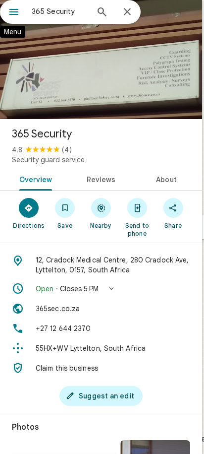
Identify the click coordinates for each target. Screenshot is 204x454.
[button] (101, 289)
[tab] (33, 179)
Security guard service (48, 159)
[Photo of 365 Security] (101, 59)
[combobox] (60, 11)
